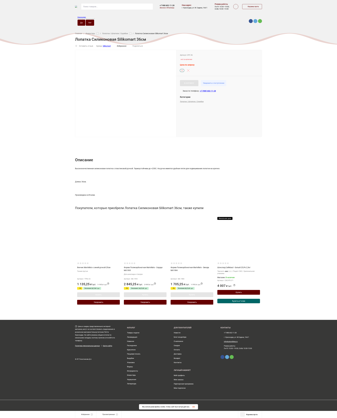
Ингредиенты (132, 371)
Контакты (178, 362)
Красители (131, 350)
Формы (130, 367)
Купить (98, 295)
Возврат (177, 358)
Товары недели (133, 333)
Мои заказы (179, 380)
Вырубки (130, 358)
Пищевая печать (133, 354)
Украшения (131, 379)
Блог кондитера (180, 337)
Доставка (177, 354)
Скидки (177, 345)
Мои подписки (180, 388)
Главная (78, 33)
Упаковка (131, 362)
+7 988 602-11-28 (167, 5)
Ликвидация (132, 337)
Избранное (121, 46)
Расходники (132, 345)
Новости (177, 333)
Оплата (177, 350)
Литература (131, 384)
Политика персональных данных (87, 346)
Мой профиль (179, 375)
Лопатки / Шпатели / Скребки (115, 33)
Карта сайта (107, 346)
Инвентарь (90, 33)
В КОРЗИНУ (189, 83)
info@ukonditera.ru (231, 342)
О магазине (178, 341)
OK (193, 407)
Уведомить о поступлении (213, 83)
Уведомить (98, 302)
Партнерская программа (183, 384)
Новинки (130, 341)
